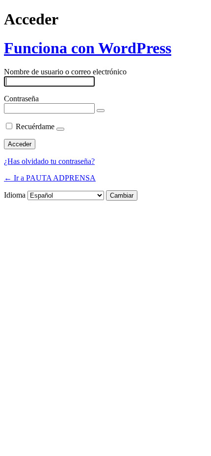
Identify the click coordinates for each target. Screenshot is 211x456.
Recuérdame (35, 126)
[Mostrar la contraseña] (101, 110)
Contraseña (21, 98)
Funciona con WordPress (87, 48)
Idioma (15, 195)
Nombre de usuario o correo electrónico (65, 72)
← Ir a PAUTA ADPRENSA (50, 178)
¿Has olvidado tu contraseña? (49, 161)
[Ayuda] (60, 129)
